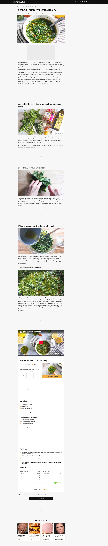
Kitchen (58, 2)
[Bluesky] (80, 2)
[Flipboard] (75, 2)
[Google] (84, 2)
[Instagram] (82, 2)
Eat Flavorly (27, 64)
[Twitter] (73, 2)
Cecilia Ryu (20, 13)
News (35, 2)
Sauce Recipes (32, 6)
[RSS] (87, 2)
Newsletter (94, 1)
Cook (63, 2)
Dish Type (24, 6)
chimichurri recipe (25, 72)
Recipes (30, 2)
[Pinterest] (78, 2)
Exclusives (42, 2)
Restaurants (50, 2)
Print (35, 364)
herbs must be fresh (33, 147)
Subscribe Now (40, 498)
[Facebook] (71, 2)
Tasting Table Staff (29, 13)
